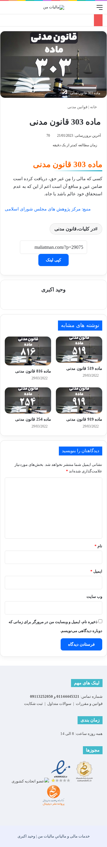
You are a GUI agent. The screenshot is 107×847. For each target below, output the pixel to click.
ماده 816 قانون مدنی (33, 371)
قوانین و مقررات (89, 703)
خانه (94, 107)
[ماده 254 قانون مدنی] (28, 400)
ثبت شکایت (33, 703)
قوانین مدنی (77, 107)
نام (98, 546)
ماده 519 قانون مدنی (84, 368)
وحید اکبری (53, 290)
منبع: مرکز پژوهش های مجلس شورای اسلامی (48, 209)
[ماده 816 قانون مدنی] (28, 351)
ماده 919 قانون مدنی (84, 419)
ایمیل (96, 571)
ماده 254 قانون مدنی (33, 419)
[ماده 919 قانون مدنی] (79, 400)
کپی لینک (53, 260)
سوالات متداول (59, 703)
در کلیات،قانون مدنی (74, 228)
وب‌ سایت (94, 596)
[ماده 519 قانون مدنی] (79, 350)
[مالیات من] (53, 7)
